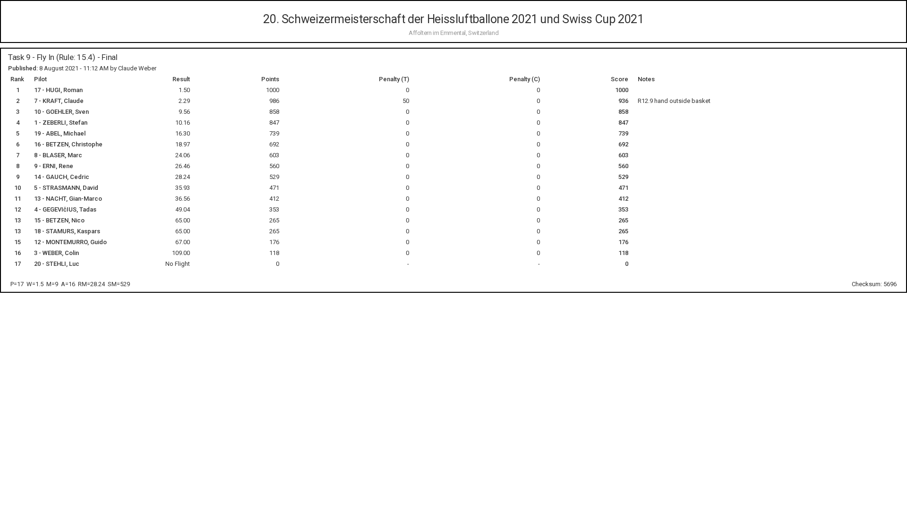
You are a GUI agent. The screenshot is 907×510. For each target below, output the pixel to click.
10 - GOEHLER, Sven (61, 111)
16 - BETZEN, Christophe (68, 144)
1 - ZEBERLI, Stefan (60, 122)
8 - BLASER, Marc (58, 155)
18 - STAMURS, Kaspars (67, 231)
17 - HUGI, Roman (58, 90)
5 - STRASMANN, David (66, 187)
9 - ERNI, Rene (53, 166)
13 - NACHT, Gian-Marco (68, 198)
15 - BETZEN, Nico (59, 220)
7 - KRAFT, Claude (59, 100)
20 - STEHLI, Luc (56, 263)
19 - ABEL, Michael (60, 133)
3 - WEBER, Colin (56, 252)
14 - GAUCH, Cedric (61, 176)
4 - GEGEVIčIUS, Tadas (65, 209)
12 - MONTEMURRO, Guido (70, 242)
